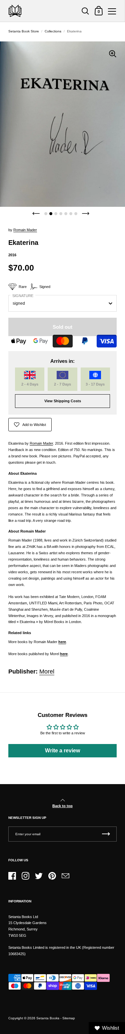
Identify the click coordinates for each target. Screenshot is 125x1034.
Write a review (62, 750)
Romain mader (25, 230)
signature (22, 296)
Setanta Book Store (23, 31)
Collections (53, 31)
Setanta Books (47, 1018)
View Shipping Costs (62, 401)
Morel (46, 671)
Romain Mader (41, 443)
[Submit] (106, 834)
